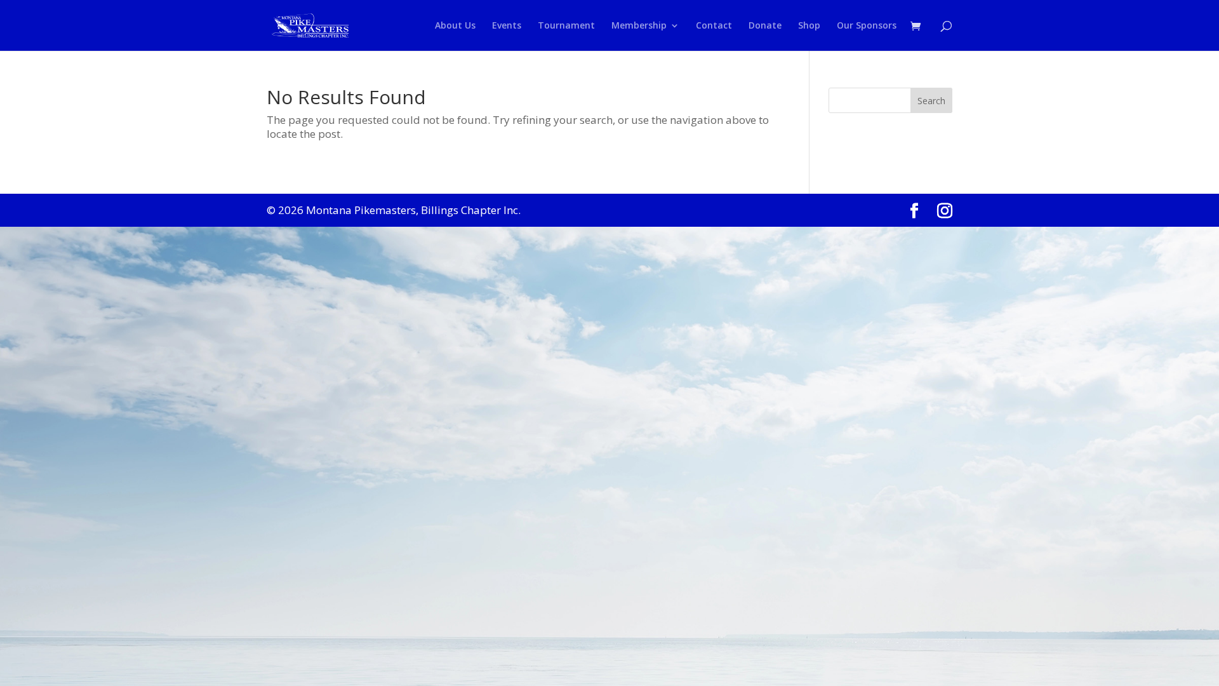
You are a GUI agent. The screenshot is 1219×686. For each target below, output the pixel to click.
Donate (765, 26)
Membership (639, 26)
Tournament (566, 26)
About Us (455, 26)
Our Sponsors (866, 26)
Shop (809, 26)
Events (506, 26)
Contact (714, 26)
